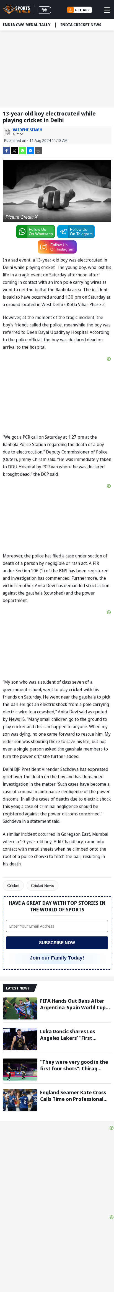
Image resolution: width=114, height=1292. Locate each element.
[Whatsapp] (22, 150)
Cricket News (42, 885)
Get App (82, 9)
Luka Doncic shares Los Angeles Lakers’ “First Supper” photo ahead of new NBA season (75, 1034)
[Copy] (38, 150)
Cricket (13, 885)
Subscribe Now (57, 942)
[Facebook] (6, 150)
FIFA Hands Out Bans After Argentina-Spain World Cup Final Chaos (73, 1004)
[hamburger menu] (107, 10)
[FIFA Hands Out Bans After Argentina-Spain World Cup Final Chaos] (20, 1008)
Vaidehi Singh (27, 129)
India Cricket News (80, 24)
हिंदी (44, 10)
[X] (14, 150)
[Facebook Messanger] (30, 150)
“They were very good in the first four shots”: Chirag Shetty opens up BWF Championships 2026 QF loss (74, 1065)
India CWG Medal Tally (26, 24)
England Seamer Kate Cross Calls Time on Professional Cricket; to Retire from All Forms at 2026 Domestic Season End (73, 1095)
